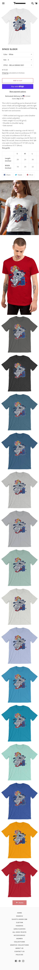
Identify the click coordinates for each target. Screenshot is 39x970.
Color (5, 54)
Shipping (5, 73)
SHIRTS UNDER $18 (19, 919)
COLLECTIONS (19, 942)
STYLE (5, 65)
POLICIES (19, 955)
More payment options (18, 91)
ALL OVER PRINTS (19, 932)
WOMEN (19, 939)
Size (4, 60)
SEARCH (19, 916)
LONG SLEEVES (19, 929)
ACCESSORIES (19, 935)
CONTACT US (19, 951)
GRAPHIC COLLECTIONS (19, 945)
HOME (19, 913)
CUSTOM (19, 922)
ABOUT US (19, 948)
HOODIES (19, 926)
